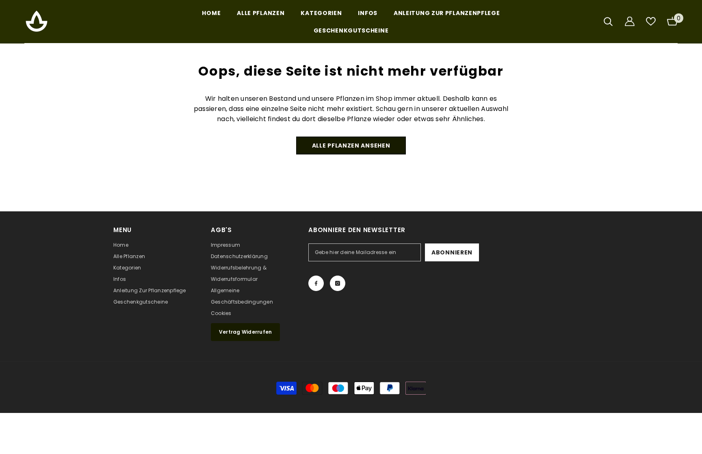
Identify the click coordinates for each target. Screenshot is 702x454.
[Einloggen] (630, 21)
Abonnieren (451, 252)
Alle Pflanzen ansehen (351, 145)
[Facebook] (316, 283)
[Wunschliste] (651, 21)
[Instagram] (337, 283)
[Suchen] (608, 21)
